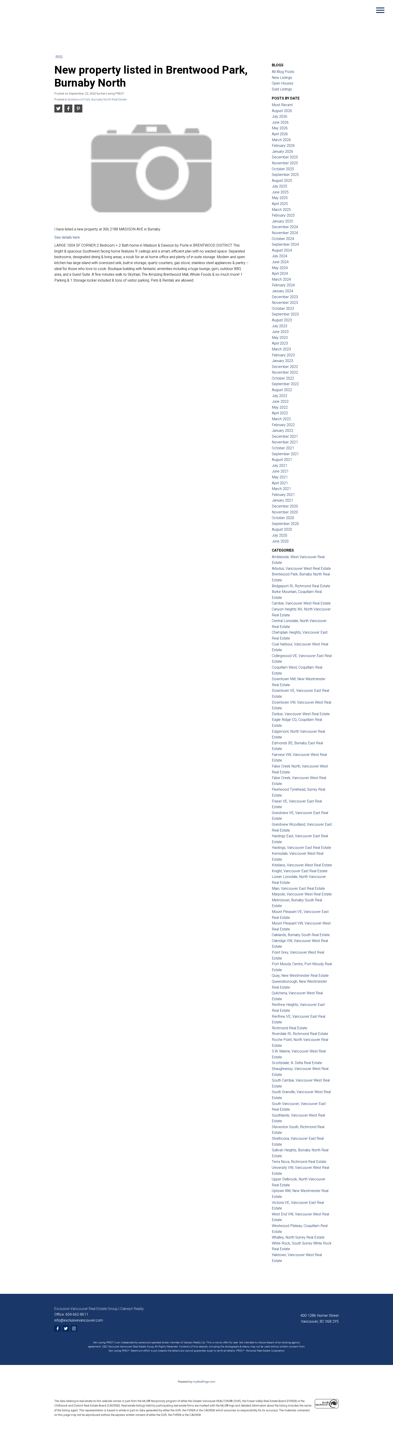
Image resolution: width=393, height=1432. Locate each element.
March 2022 (281, 419)
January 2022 (282, 430)
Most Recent (282, 105)
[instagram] (74, 1328)
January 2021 (282, 500)
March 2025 (281, 209)
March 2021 (281, 489)
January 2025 (282, 221)
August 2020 (282, 529)
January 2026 (282, 151)
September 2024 (285, 244)
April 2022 (280, 413)
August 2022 (282, 390)
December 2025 (285, 157)
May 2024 (280, 268)
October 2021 (283, 448)
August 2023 (282, 320)
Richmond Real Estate (289, 1028)
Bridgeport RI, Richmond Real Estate (301, 586)
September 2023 (285, 314)
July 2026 (279, 116)
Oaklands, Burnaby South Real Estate (301, 935)
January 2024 (282, 291)
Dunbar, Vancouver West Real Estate (301, 714)
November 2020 (285, 512)
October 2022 (283, 378)
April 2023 (280, 343)
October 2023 (283, 308)
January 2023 (282, 361)
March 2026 (281, 140)
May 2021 (280, 477)
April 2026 (280, 134)
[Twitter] (66, 1328)
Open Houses (282, 83)
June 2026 (280, 122)
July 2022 (279, 396)
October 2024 (283, 239)
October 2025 (283, 169)
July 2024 (279, 256)
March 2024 (281, 279)
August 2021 (282, 459)
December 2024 (285, 227)
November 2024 (285, 233)
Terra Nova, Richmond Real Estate (299, 1162)
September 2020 (285, 524)
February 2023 (283, 355)
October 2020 (283, 518)
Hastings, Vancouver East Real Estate (301, 847)
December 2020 (285, 506)
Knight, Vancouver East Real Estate (300, 871)
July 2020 (279, 535)
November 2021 (285, 442)
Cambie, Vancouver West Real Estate (301, 603)
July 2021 (279, 465)
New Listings (282, 77)
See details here (67, 237)
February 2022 (283, 425)
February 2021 (283, 494)
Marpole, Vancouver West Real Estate (302, 894)
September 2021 (285, 454)
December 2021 (285, 436)
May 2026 (280, 128)
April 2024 (280, 273)
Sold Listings (282, 89)
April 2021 (280, 483)
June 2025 (280, 192)
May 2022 (280, 407)
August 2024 (282, 250)
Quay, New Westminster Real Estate (300, 975)
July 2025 (279, 186)
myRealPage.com (204, 1382)
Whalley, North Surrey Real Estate (298, 1237)
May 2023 (280, 337)
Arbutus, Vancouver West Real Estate (301, 568)
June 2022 (280, 401)
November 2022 (285, 372)
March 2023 (281, 349)
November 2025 (285, 163)
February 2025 (283, 215)
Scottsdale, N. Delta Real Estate (297, 1063)
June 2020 (280, 541)
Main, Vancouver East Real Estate (298, 888)
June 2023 (280, 332)
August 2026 (282, 111)
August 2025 (282, 180)
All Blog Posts (283, 72)
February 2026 (283, 145)
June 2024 (280, 262)
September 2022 (285, 384)
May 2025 (280, 198)
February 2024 (283, 285)
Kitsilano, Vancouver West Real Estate (302, 865)
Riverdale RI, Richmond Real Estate (300, 1034)
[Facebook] (57, 1328)
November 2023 (285, 302)
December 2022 (285, 367)
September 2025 (285, 174)
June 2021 (280, 471)
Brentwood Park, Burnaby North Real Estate (97, 99)
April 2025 (280, 204)
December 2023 (285, 297)
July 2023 (279, 326)
